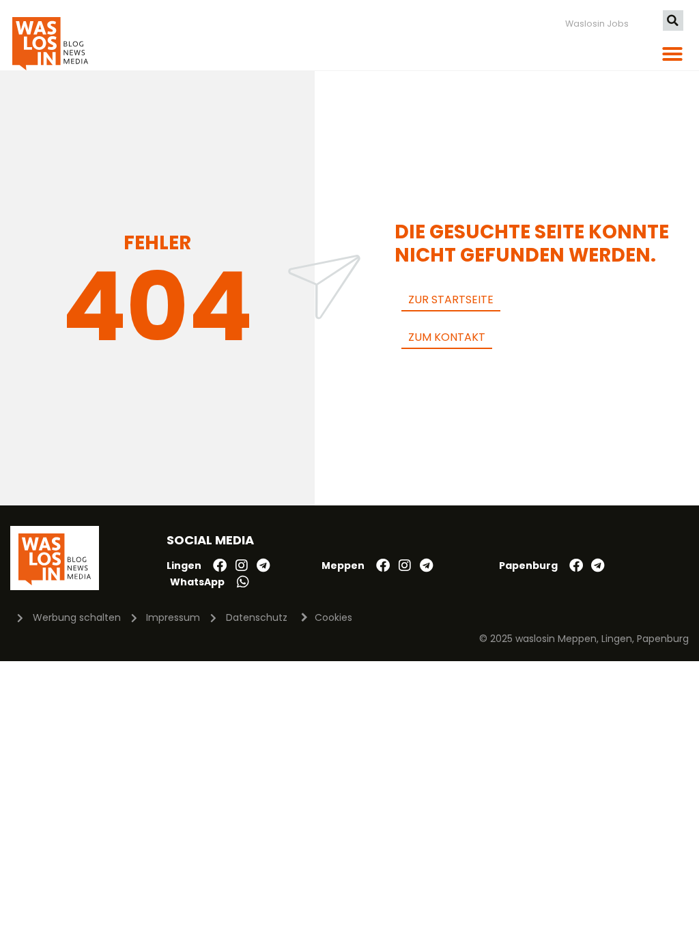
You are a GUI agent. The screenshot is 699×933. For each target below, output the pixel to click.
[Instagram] (241, 565)
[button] (673, 20)
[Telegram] (263, 565)
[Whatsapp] (243, 582)
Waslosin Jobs (597, 23)
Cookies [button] (333, 617)
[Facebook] (220, 565)
